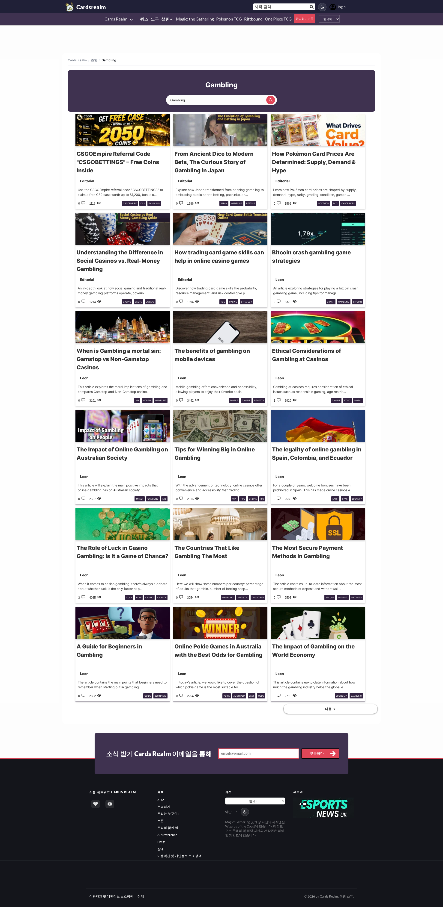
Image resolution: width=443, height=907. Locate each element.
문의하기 (163, 807)
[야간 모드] (322, 7)
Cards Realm (77, 60)
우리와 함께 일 (167, 828)
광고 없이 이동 (304, 18)
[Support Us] (95, 804)
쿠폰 (160, 821)
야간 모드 (232, 812)
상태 (160, 849)
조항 (94, 60)
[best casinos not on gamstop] (323, 807)
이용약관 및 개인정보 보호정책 (179, 856)
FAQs (161, 842)
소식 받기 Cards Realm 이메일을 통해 (159, 753)
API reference (167, 835)
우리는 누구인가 (169, 814)
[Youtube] (109, 804)
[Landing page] (70, 7)
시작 (160, 800)
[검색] (270, 100)
